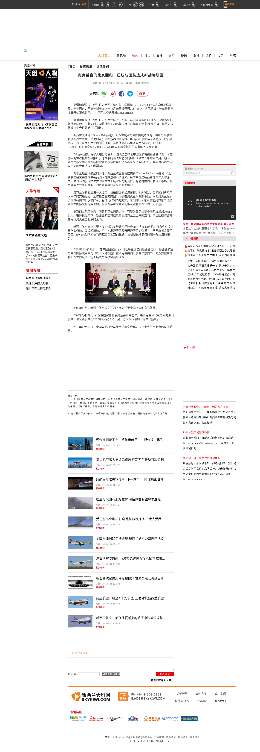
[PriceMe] (170, 719)
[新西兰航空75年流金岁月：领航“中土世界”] (41, 171)
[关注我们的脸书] (114, 4)
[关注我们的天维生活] (157, 4)
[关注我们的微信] (108, 4)
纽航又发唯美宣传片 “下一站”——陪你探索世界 (129, 479)
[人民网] (96, 719)
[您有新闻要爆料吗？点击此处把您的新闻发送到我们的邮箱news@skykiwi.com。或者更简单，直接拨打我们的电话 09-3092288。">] (142, 94)
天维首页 (104, 55)
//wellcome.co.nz (196, 479)
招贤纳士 (183, 737)
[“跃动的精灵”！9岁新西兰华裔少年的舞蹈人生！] (41, 120)
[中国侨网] (133, 719)
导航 (208, 55)
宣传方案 (201, 693)
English (76, 4)
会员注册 (195, 737)
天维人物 (29, 65)
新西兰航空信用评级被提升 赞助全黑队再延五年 (130, 578)
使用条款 (135, 737)
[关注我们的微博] (102, 4)
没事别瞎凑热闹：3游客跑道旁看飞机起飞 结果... (130, 558)
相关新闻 (100, 449)
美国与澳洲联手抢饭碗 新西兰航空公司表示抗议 (130, 539)
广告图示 (201, 701)
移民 (184, 55)
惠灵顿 (121, 55)
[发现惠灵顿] (216, 4)
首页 (72, 66)
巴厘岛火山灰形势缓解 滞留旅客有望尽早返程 (128, 499)
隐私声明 (147, 737)
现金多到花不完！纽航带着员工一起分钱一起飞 (129, 440)
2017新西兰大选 (36, 235)
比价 (221, 55)
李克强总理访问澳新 (38, 278)
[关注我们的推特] (120, 4)
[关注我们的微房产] (175, 4)
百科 (196, 55)
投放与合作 (182, 701)
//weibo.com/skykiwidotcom (202, 443)
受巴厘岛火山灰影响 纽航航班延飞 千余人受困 (128, 519)
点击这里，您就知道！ (201, 422)
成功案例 (220, 693)
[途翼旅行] (115, 719)
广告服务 (159, 737)
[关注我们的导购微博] (135, 4)
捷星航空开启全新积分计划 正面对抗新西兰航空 (130, 598)
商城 (233, 55)
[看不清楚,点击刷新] (111, 674)
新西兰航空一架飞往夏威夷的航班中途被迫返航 (129, 618)
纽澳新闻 (103, 66)
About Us (124, 737)
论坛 (147, 55)
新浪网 (145, 83)
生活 (160, 55)
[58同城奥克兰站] (152, 719)
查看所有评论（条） (162, 680)
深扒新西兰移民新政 (38, 288)
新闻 (135, 55)
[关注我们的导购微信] (193, 4)
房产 (172, 55)
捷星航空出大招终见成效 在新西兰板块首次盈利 (130, 460)
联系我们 (220, 701)
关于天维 (182, 693)
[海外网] (77, 719)
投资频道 (86, 66)
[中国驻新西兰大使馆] (189, 719)
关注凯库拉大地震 (37, 283)
